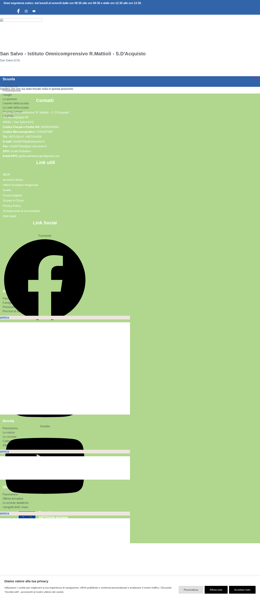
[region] (130, 586)
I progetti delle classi (15, 507)
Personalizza (191, 589)
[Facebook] (18, 11)
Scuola (9, 79)
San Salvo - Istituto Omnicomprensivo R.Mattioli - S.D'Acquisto (73, 53)
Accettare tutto (242, 589)
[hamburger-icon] (257, 77)
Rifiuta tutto (216, 589)
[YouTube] (34, 11)
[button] (2, 69)
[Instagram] (26, 11)
